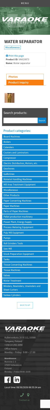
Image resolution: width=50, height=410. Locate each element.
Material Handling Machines (17, 179)
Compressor (9, 157)
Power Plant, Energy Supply (17, 221)
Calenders (8, 147)
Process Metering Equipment (18, 227)
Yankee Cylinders (12, 295)
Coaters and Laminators (15, 152)
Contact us (24, 400)
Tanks (6, 259)
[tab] (24, 77)
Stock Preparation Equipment (18, 253)
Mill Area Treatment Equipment (19, 184)
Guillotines (8, 174)
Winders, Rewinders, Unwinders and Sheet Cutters (21, 288)
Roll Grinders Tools (13, 243)
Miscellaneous (12, 47)
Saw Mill (7, 248)
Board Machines (11, 136)
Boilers (7, 141)
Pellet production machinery (17, 216)
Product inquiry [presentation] (18, 82)
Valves (6, 275)
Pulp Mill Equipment (13, 232)
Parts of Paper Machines (15, 211)
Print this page (16, 55)
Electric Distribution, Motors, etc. (20, 163)
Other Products (11, 195)
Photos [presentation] (13, 77)
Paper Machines (11, 206)
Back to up (25, 305)
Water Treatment (12, 280)
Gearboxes (8, 168)
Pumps (6, 237)
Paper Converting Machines (17, 200)
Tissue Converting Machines (17, 264)
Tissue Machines (11, 270)
